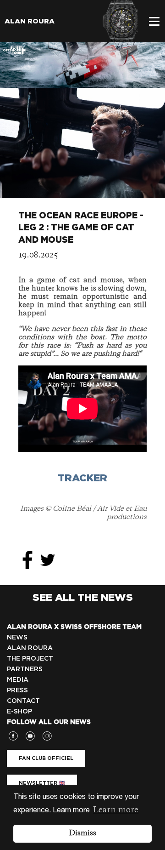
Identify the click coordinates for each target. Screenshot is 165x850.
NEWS (17, 637)
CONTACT (23, 700)
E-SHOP (19, 711)
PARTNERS (25, 669)
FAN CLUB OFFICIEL (46, 758)
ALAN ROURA (30, 647)
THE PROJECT (30, 658)
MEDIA (17, 679)
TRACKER (82, 478)
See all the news (83, 597)
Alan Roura (30, 21)
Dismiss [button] (82, 833)
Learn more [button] (115, 810)
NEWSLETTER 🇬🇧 (42, 783)
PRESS (17, 690)
